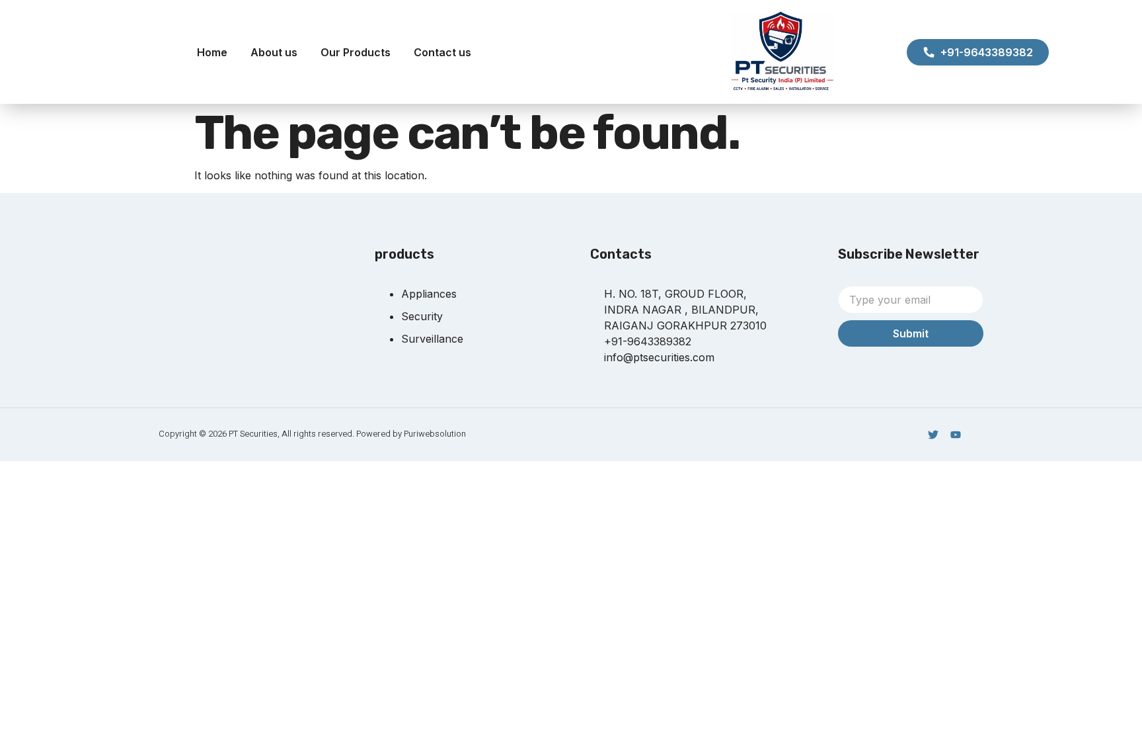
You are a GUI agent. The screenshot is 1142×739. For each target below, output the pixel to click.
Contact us (442, 52)
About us (273, 52)
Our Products (356, 52)
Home (212, 52)
